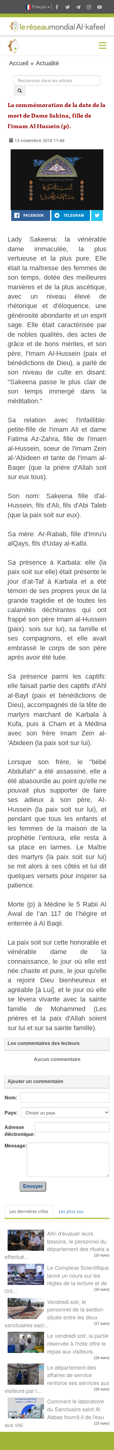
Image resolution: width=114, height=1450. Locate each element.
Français (39, 7)
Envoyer (33, 1186)
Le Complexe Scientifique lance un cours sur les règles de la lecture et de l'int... (57, 1279)
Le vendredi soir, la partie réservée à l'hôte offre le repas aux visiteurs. (78, 1343)
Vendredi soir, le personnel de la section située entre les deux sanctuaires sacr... (54, 1313)
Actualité (47, 63)
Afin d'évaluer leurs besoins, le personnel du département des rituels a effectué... (57, 1244)
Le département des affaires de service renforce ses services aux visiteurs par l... (57, 1378)
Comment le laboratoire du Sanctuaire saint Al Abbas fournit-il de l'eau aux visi (54, 1412)
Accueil (18, 63)
